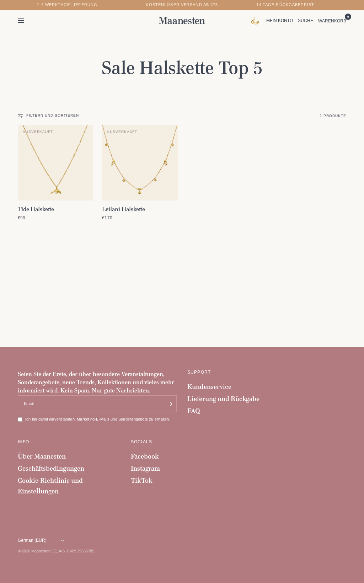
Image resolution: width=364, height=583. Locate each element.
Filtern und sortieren (52, 115)
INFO (24, 442)
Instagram (145, 468)
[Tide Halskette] (55, 162)
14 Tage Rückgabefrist (285, 5)
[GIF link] (257, 20)
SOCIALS (141, 442)
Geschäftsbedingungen (51, 468)
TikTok (141, 480)
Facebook (145, 456)
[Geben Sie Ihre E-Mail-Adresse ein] (169, 403)
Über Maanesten (42, 456)
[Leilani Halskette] (139, 162)
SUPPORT (199, 372)
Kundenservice (209, 387)
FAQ (193, 411)
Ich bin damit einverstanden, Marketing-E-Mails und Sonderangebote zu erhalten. (97, 419)
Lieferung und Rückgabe (223, 399)
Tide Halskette (36, 209)
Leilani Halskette (123, 209)
